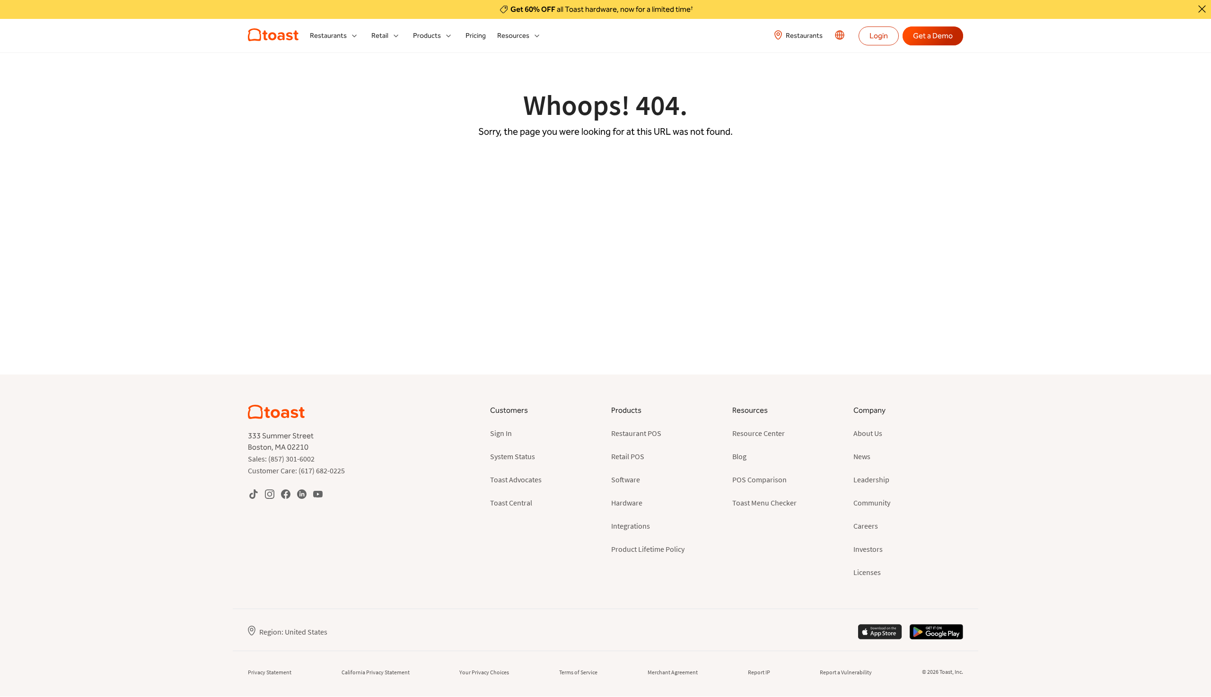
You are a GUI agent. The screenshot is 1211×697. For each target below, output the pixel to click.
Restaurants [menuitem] (328, 35)
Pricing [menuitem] (475, 35)
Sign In (501, 433)
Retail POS (627, 456)
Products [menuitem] (427, 35)
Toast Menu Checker (764, 502)
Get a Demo (933, 35)
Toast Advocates (516, 479)
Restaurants (804, 35)
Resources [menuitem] (513, 35)
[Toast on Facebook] (285, 494)
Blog (739, 456)
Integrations (630, 526)
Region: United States (293, 631)
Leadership (871, 479)
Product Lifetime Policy (647, 549)
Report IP (759, 672)
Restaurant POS (636, 433)
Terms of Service (578, 672)
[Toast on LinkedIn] (301, 494)
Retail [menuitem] (379, 35)
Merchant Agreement (673, 672)
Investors (868, 549)
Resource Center (758, 433)
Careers (865, 526)
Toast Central (511, 502)
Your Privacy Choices (484, 672)
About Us (867, 433)
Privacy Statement (269, 672)
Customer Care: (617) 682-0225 (296, 470)
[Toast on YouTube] (318, 494)
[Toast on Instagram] (269, 494)
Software (625, 479)
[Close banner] (1202, 9)
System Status (512, 456)
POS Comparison (759, 479)
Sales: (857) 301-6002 (281, 458)
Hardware (626, 502)
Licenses (867, 572)
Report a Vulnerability (846, 672)
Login (878, 35)
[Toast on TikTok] (253, 494)
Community (871, 502)
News (861, 456)
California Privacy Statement (376, 672)
